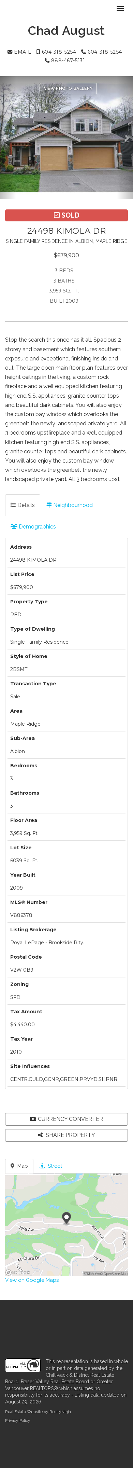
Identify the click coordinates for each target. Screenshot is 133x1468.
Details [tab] (25, 505)
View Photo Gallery (68, 88)
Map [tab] (22, 1166)
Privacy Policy (17, 1420)
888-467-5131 (67, 60)
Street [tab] (54, 1166)
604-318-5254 (58, 52)
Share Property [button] (69, 1135)
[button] (8, 137)
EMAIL (22, 52)
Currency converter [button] (70, 1119)
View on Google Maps (32, 1280)
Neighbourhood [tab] (72, 505)
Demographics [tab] (36, 526)
